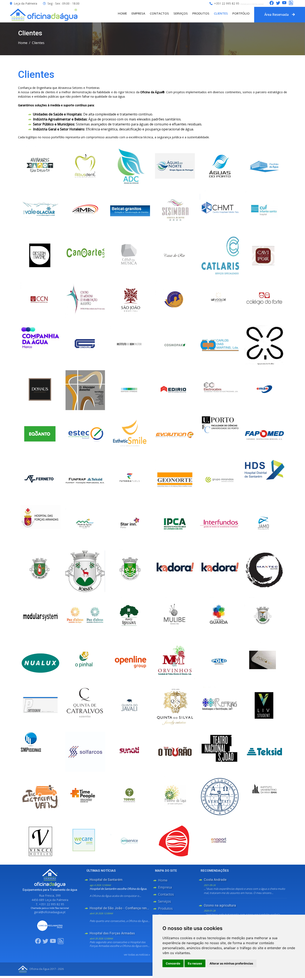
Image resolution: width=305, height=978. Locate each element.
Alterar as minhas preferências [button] (231, 963)
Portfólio (241, 13)
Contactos (159, 13)
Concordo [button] (173, 963)
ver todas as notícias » (137, 954)
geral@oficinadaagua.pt (50, 912)
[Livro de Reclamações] (49, 925)
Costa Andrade (215, 880)
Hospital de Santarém (106, 880)
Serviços (180, 13)
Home (122, 13)
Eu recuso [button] (195, 963)
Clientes (221, 13)
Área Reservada (276, 14)
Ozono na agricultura (220, 905)
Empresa (138, 13)
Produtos (200, 13)
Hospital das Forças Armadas (112, 933)
